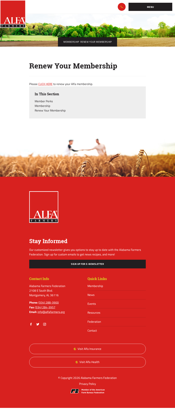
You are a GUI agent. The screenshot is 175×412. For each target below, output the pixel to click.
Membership (71, 42)
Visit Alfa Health (89, 362)
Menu (150, 7)
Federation (94, 321)
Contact (92, 330)
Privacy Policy (87, 384)
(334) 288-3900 (122, 7)
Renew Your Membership (50, 110)
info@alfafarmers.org (51, 312)
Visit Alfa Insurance (89, 349)
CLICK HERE (45, 84)
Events (92, 304)
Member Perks (44, 101)
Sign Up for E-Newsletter (87, 264)
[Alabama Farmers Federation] (43, 207)
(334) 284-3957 (45, 307)
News (91, 295)
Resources (94, 312)
